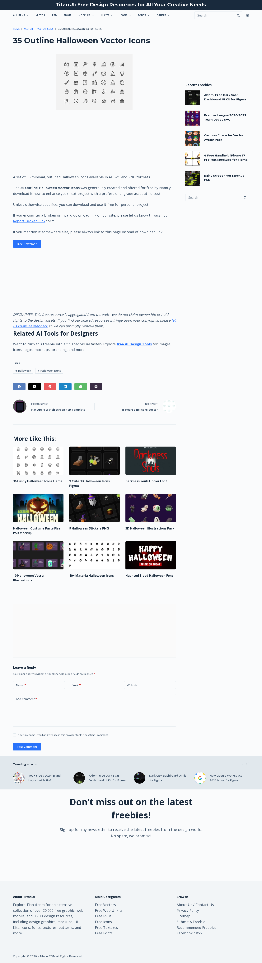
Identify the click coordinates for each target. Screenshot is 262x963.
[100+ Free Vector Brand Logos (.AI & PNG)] (19, 778)
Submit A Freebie (191, 921)
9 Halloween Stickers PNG (89, 528)
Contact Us (204, 904)
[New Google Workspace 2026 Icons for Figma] (200, 778)
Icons (123, 15)
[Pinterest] (50, 386)
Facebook (185, 933)
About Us (184, 904)
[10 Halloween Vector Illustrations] (38, 555)
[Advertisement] (94, 142)
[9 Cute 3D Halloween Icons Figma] (94, 461)
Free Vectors (105, 904)
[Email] (96, 386)
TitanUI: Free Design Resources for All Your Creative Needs (131, 4)
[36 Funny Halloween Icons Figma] (38, 461)
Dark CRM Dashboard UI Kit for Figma (167, 778)
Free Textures (106, 927)
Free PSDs (103, 916)
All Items (19, 15)
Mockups (84, 15)
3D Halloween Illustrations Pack (149, 528)
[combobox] (213, 197)
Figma (67, 15)
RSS (199, 933)
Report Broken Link (29, 221)
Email (76, 685)
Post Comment (27, 747)
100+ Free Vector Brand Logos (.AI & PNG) (44, 778)
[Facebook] (19, 386)
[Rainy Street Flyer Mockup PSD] (192, 178)
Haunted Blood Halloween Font (149, 575)
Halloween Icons (49, 370)
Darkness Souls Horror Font (146, 481)
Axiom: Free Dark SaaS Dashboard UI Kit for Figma (107, 778)
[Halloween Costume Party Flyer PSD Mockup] (38, 508)
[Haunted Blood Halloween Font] (150, 555)
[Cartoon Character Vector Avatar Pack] (192, 138)
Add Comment (26, 699)
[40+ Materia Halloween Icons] (94, 555)
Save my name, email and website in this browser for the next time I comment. (63, 735)
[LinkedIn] (65, 386)
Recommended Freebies (196, 927)
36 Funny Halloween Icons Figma (38, 481)
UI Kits (105, 15)
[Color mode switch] (247, 15)
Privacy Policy (188, 910)
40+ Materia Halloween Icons (91, 575)
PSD (54, 15)
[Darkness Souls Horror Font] (150, 461)
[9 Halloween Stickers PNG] (94, 508)
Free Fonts (104, 933)
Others (161, 15)
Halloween (23, 370)
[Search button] (238, 15)
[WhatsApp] (80, 386)
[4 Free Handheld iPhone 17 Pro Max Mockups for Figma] (192, 158)
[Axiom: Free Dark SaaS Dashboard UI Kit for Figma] (192, 97)
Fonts (142, 15)
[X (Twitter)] (34, 386)
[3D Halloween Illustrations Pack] (150, 508)
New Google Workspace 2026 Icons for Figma (226, 778)
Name (21, 685)
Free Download (27, 244)
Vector (40, 15)
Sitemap (183, 916)
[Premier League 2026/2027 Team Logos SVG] (192, 118)
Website (132, 685)
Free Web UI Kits (109, 910)
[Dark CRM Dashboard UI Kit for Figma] (139, 778)
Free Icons (103, 921)
